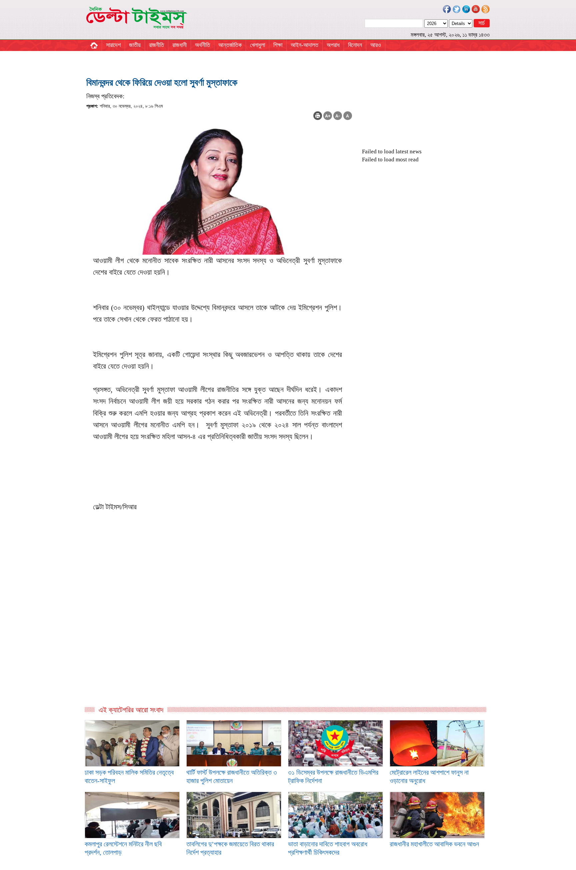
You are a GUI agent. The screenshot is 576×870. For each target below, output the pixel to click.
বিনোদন (355, 45)
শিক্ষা (277, 45)
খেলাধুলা (257, 45)
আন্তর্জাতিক (230, 45)
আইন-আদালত (304, 45)
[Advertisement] (219, 633)
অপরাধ (333, 45)
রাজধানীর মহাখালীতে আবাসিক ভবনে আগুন (434, 844)
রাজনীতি (156, 45)
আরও (375, 45)
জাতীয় (135, 45)
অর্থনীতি (202, 45)
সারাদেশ (113, 45)
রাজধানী (179, 45)
